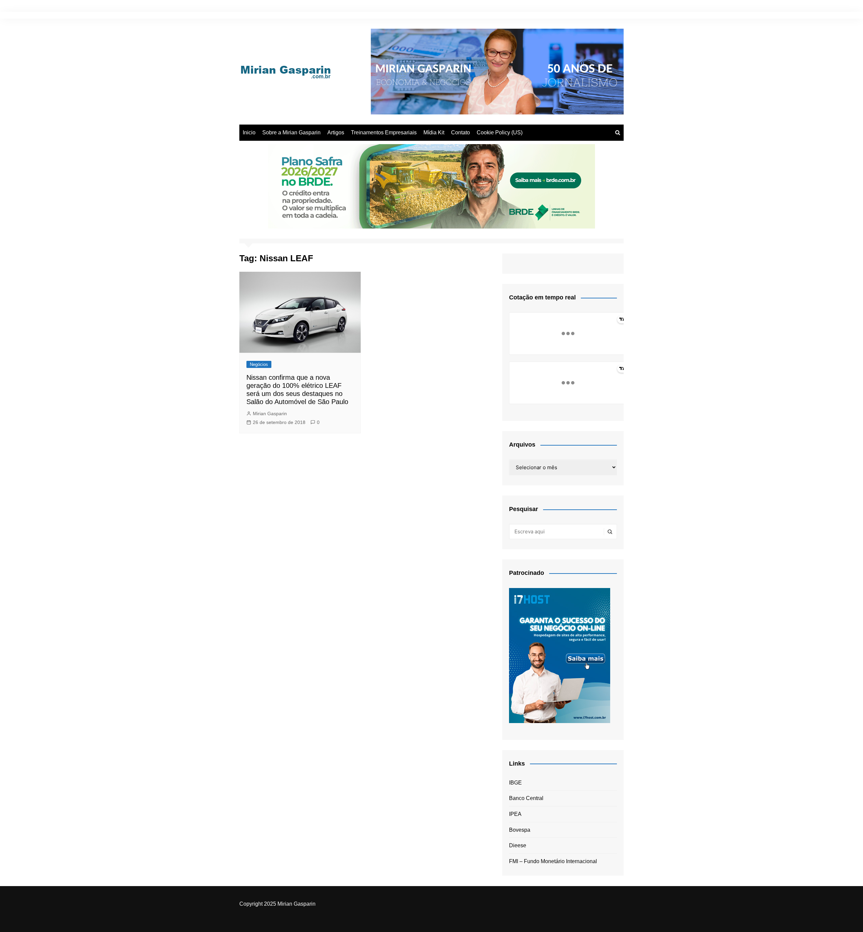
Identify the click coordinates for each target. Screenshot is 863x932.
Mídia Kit (433, 132)
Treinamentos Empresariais (384, 132)
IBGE (515, 782)
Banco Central (526, 798)
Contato (460, 132)
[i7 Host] (559, 655)
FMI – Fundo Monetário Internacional (553, 861)
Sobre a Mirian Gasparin (291, 132)
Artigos (335, 132)
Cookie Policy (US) (500, 132)
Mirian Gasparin (270, 413)
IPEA (515, 814)
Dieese (517, 845)
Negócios (259, 364)
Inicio (249, 132)
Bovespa (519, 830)
